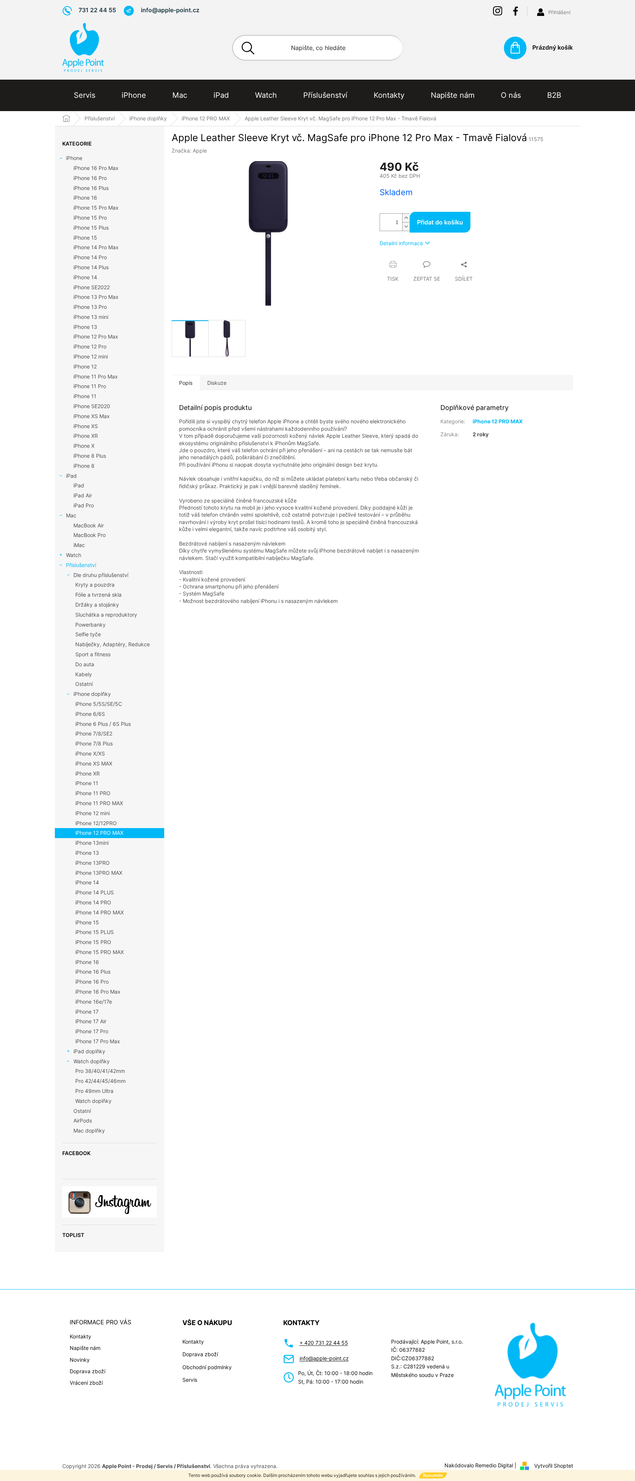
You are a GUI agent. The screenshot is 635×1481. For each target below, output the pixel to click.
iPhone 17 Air (90, 1021)
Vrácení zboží (86, 1383)
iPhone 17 (87, 1011)
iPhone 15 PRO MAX (99, 952)
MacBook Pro (89, 535)
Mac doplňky (89, 1130)
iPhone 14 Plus (91, 267)
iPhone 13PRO (92, 863)
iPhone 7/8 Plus (94, 743)
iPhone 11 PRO (92, 793)
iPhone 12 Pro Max (95, 336)
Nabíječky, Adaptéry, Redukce (112, 644)
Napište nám (85, 1348)
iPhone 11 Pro (89, 386)
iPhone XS (85, 426)
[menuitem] (84, 95)
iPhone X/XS (90, 753)
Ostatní (84, 684)
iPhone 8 (84, 466)
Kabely (83, 674)
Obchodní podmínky (207, 1367)
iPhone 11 (84, 396)
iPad (71, 476)
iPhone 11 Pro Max (95, 376)
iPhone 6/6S (90, 714)
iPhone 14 (85, 277)
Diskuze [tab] (216, 383)
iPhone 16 (85, 197)
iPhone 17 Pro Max (97, 1041)
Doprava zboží (87, 1371)
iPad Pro (83, 505)
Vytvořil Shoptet (553, 1465)
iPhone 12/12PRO (96, 823)
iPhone (74, 158)
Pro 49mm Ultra (94, 1091)
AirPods (82, 1120)
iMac (79, 545)
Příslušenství (81, 565)
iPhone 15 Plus (91, 227)
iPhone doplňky (92, 694)
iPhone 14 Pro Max (96, 247)
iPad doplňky (89, 1051)
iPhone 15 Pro (90, 217)
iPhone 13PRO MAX (98, 873)
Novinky (80, 1360)
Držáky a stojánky (97, 604)
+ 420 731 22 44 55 (324, 1343)
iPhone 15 (85, 237)
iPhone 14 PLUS (94, 892)
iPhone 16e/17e (93, 1001)
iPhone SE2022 (91, 287)
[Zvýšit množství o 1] (406, 218)
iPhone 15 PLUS (94, 932)
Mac (71, 515)
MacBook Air (88, 525)
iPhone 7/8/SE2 (93, 733)
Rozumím (433, 1475)
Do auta (84, 664)
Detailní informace (401, 243)
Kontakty (80, 1336)
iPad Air (82, 495)
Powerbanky (90, 624)
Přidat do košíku (440, 222)
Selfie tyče (88, 634)
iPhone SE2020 (91, 406)
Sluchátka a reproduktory (106, 614)
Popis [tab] (185, 383)
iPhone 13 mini (90, 317)
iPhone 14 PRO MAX (99, 912)
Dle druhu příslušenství (100, 575)
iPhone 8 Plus (89, 456)
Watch (73, 555)
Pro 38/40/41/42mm (100, 1071)
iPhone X (84, 446)
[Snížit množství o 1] (406, 226)
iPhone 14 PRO (93, 902)
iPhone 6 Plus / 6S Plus (103, 724)
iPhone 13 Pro (90, 307)
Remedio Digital (494, 1465)
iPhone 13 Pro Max (96, 297)
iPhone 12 (85, 366)
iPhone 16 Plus (91, 188)
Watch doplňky (91, 1061)
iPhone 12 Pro (89, 346)
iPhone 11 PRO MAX (99, 803)
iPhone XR (85, 436)
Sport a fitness (92, 654)
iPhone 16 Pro (90, 178)
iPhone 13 (85, 327)
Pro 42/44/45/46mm (100, 1081)
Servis (189, 1380)
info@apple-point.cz (324, 1358)
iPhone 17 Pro (91, 1031)
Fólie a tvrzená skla (98, 594)
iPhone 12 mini (90, 356)
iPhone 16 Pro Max (96, 168)
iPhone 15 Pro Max (96, 207)
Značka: (189, 150)
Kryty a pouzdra (95, 584)
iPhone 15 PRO (93, 942)
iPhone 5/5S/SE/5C (98, 704)
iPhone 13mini (92, 843)
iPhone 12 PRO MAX (99, 833)
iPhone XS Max (91, 416)
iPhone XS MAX (93, 763)
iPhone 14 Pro (90, 257)
